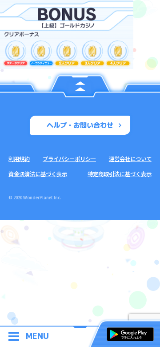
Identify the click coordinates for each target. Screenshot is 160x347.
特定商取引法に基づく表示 (120, 174)
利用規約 (19, 159)
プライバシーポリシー (69, 159)
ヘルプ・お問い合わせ (80, 125)
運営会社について (130, 159)
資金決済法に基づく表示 (37, 174)
